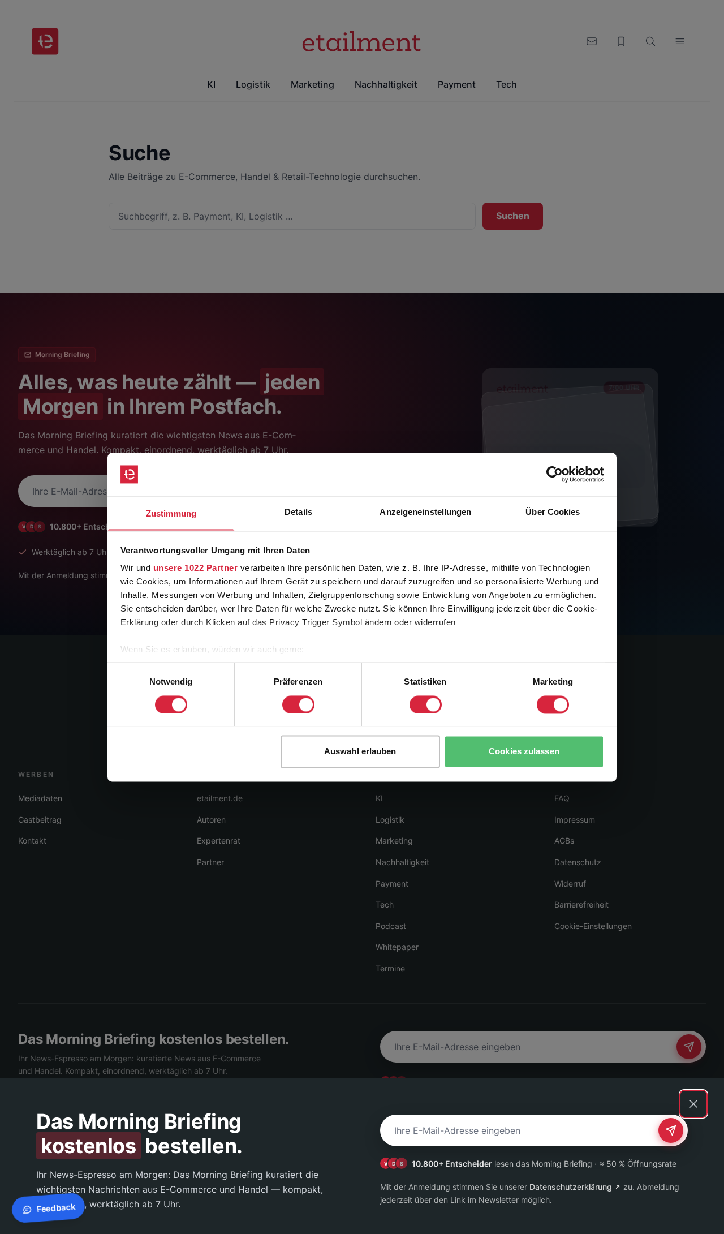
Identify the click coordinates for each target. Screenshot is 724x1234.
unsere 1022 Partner (195, 568)
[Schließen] (693, 1103)
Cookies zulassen (524, 751)
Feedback (55, 1208)
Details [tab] (298, 512)
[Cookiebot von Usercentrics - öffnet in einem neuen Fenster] (554, 474)
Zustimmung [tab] (171, 513)
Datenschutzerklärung (570, 1187)
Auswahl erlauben (360, 751)
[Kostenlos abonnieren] (670, 1130)
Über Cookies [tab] (552, 512)
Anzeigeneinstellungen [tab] (425, 512)
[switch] (298, 704)
